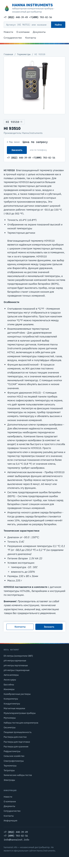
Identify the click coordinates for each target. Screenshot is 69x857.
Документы (39, 31)
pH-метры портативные (16, 665)
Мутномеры (10, 717)
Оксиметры (9, 727)
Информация (10, 820)
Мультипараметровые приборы (20, 713)
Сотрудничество (13, 37)
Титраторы (9, 770)
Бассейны (9, 684)
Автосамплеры (11, 675)
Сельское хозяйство (14, 756)
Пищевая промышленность (17, 732)
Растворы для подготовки (17, 741)
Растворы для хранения (16, 746)
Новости (8, 31)
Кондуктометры (12, 703)
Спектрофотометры (14, 761)
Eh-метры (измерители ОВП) (18, 655)
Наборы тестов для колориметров (21, 722)
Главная (8, 54)
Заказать (16, 150)
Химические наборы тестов (18, 775)
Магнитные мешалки (14, 708)
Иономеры (9, 689)
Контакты (30, 37)
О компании (22, 31)
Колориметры (11, 698)
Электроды (9, 780)
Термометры (23, 54)
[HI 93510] (34, 85)
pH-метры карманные (15, 660)
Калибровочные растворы (17, 694)
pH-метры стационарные (16, 670)
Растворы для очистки (15, 737)
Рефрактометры (12, 751)
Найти (58, 24)
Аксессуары (10, 679)
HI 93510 (12, 122)
